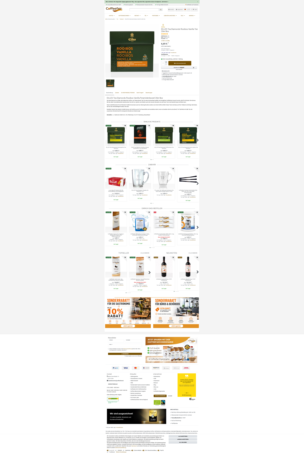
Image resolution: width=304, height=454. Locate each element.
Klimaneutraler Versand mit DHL (145, 4)
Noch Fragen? (140, 92)
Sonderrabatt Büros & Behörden (138, 387)
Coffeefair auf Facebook (192, 4)
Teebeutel (121, 19)
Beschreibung (109, 92)
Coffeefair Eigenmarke (159, 391)
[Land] (185, 9)
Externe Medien (137, 450)
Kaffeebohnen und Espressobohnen (163, 431)
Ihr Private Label (134, 397)
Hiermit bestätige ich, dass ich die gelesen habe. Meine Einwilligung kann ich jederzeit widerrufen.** (124, 349)
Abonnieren (125, 353)
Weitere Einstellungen (121, 452)
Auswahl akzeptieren (182, 439)
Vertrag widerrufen (160, 395)
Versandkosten (173, 52)
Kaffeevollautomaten (137, 433)
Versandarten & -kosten (136, 378)
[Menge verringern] (166, 64)
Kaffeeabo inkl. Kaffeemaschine (138, 389)
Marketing (127, 450)
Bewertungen (149, 92)
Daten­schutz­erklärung (120, 447)
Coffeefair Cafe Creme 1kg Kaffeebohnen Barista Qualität (115, 280)
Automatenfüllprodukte (176, 431)
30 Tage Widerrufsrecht (162, 4)
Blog (155, 384)
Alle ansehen (145, 253)
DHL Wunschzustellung (151, 450)
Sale (182, 15)
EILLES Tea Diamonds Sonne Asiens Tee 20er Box (188, 148)
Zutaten (117, 92)
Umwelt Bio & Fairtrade (136, 395)
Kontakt (170, 395)
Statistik (120, 450)
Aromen (194, 431)
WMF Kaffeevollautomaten (149, 433)
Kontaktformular (112, 384)
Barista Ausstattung (135, 393)
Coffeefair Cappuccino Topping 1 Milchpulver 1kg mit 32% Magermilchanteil (116, 235)
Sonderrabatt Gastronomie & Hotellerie (140, 384)
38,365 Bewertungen (186, 395)
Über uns (156, 387)
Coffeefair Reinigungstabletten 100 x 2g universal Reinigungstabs (188, 234)
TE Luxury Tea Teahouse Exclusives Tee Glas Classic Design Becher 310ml (164, 191)
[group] (116, 178)
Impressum (156, 380)
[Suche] (161, 9)
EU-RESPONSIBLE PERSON (128, 92)
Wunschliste (166, 71)
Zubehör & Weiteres (169, 15)
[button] (179, 68)
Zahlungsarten (134, 376)
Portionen (155, 15)
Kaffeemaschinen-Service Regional (139, 399)
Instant (137, 15)
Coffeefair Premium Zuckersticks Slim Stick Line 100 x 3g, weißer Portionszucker (188, 191)
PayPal (162, 450)
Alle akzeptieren (183, 436)
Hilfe (131, 382)
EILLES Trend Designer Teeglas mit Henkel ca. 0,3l (140, 191)
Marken (191, 15)
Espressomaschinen (192, 433)
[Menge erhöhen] (166, 62)
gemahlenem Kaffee (149, 431)
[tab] (109, 92)
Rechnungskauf (129, 4)
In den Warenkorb (180, 63)
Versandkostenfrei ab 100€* (114, 4)
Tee (146, 15)
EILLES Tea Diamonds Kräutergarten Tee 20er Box (116, 148)
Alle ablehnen (183, 442)
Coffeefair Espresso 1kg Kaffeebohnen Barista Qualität (140, 280)
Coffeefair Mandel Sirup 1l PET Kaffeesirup (188, 280)
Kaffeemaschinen (124, 15)
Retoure (156, 382)
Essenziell (111, 450)
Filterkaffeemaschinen (160, 433)
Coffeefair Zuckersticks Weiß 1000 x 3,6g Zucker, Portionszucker (164, 234)
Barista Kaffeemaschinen (181, 433)
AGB (155, 378)
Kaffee (111, 15)
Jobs (155, 389)
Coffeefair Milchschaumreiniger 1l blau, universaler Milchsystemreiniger (140, 234)
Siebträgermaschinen (171, 433)
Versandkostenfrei (176, 417)
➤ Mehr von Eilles (165, 40)
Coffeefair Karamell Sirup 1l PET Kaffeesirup (164, 280)
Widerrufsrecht (134, 380)
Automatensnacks (186, 431)
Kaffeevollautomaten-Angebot (138, 391)
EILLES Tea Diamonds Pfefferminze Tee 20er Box (164, 148)
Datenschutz (157, 376)
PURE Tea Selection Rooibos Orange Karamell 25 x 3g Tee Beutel (140, 148)
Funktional (112, 452)
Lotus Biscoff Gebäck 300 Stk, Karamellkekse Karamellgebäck (116, 191)
